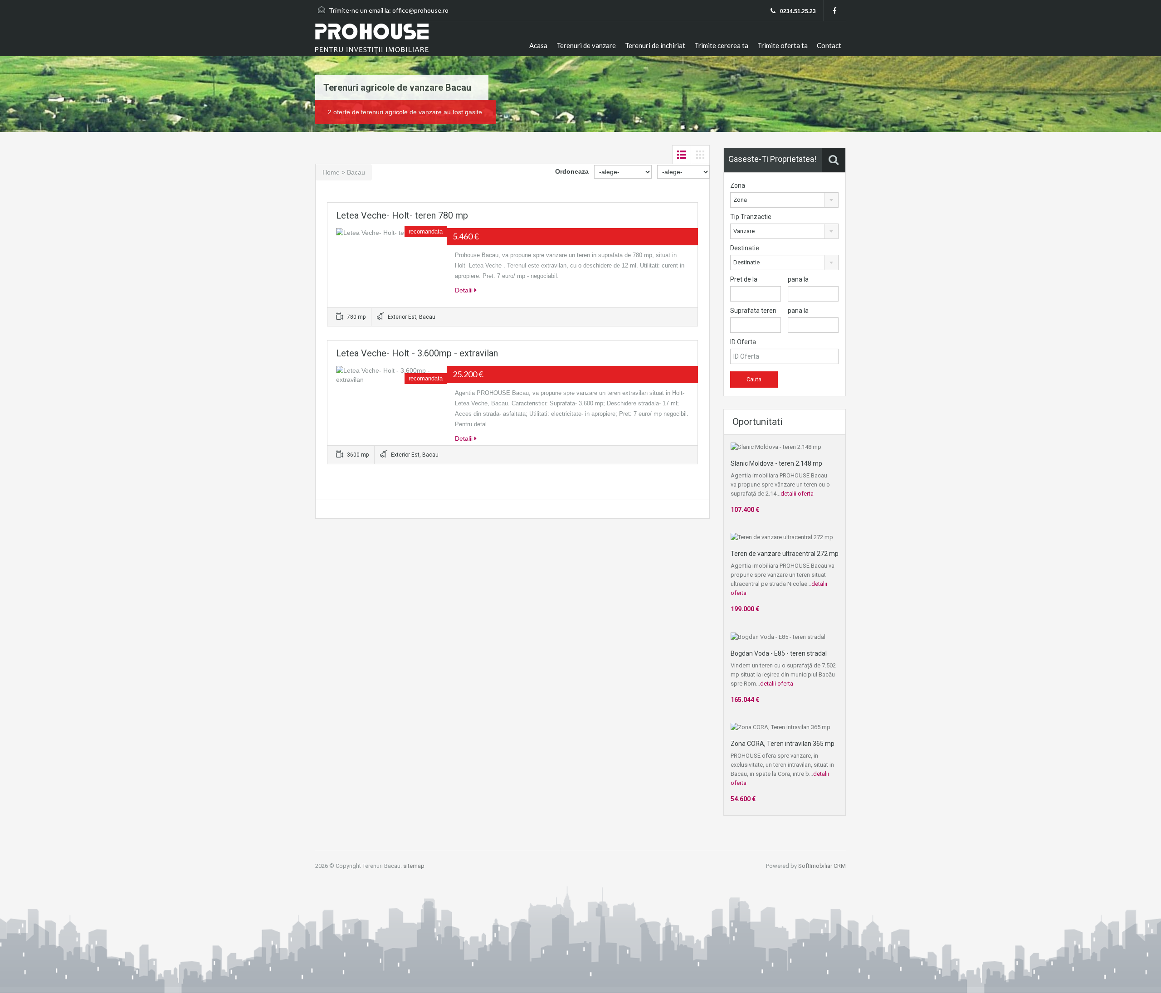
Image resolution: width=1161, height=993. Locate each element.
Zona (737, 185)
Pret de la (743, 279)
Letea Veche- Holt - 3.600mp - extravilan (417, 353)
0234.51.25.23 (797, 11)
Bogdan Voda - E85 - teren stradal (779, 653)
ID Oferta (743, 342)
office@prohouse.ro (420, 10)
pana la (798, 279)
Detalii (464, 290)
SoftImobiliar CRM (822, 865)
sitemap (413, 865)
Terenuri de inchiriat (655, 45)
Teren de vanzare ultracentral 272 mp (785, 553)
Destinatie (744, 248)
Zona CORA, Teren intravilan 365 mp (782, 743)
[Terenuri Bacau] (372, 40)
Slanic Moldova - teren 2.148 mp (776, 463)
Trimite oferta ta (782, 45)
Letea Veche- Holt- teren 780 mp (402, 215)
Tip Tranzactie (750, 216)
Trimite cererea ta (721, 45)
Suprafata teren (753, 310)
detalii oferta (797, 493)
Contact (829, 45)
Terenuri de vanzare (586, 45)
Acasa (538, 45)
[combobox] (784, 200)
